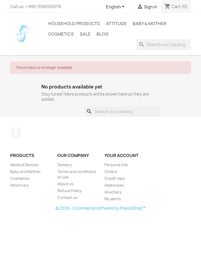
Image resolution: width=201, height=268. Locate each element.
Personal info (116, 164)
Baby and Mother (25, 171)
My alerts (112, 198)
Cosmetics (61, 34)
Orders (110, 171)
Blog (102, 34)
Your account (121, 155)
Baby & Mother (149, 23)
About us (65, 183)
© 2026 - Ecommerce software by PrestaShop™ (100, 208)
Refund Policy (69, 190)
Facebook (16, 133)
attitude (116, 23)
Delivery (64, 164)
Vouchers (113, 191)
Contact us (67, 197)
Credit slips (114, 178)
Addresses (114, 185)
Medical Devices (24, 164)
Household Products (74, 23)
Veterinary (19, 185)
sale (85, 34)
